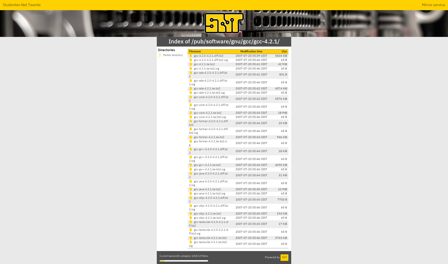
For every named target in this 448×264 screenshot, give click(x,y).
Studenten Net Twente (22, 5)
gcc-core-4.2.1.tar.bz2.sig (209, 117)
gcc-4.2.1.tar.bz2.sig (206, 68)
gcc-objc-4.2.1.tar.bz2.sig (209, 218)
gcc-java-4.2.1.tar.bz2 (207, 189)
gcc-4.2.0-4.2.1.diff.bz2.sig (210, 60)
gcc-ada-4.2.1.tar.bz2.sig (209, 92)
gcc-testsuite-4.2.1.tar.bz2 (210, 238)
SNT (284, 257)
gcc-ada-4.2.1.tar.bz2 (206, 88)
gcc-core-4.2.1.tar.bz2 (207, 113)
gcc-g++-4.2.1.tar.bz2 (207, 165)
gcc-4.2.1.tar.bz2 (204, 64)
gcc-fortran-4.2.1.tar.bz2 (208, 137)
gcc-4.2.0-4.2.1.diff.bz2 (208, 56)
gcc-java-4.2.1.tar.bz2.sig (209, 193)
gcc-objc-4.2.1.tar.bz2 (207, 213)
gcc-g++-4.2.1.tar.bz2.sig (209, 169)
